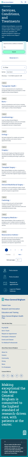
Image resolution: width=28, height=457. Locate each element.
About (4, 352)
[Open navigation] (25, 2)
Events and (7, 339)
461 (21, 249)
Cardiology (6, 200)
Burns (4, 102)
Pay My (5, 327)
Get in (5, 330)
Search (14, 52)
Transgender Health (9, 86)
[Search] (22, 2)
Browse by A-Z (13, 58)
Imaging (5, 150)
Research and (11, 309)
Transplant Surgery (8, 167)
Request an (9, 333)
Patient (6, 305)
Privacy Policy (13, 453)
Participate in (9, 336)
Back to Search (7, 6)
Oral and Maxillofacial (12, 185)
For (6, 367)
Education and (10, 312)
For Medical (9, 342)
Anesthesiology (7, 117)
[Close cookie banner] (22, 442)
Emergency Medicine (9, 218)
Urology (5, 134)
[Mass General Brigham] (7, 2)
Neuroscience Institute (10, 235)
